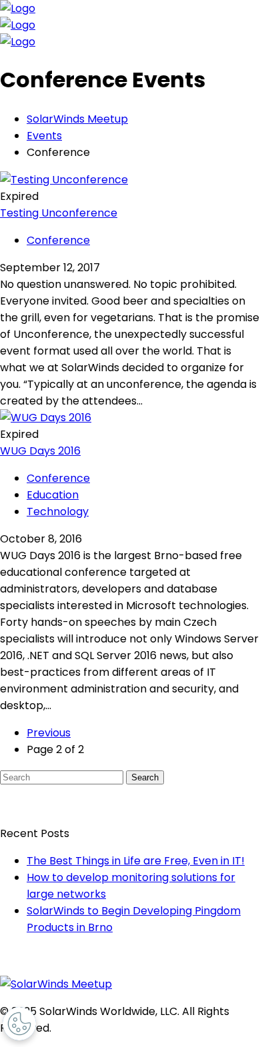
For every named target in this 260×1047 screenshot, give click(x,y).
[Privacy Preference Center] (19, 1023)
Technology (58, 511)
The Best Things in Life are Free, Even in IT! (136, 860)
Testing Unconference (58, 213)
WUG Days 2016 (40, 451)
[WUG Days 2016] (45, 417)
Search (145, 777)
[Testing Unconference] (64, 179)
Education (53, 495)
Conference (58, 240)
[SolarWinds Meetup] (56, 984)
